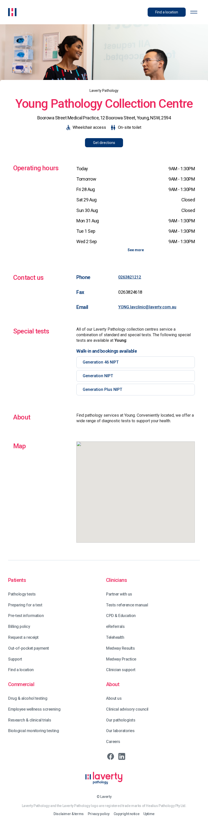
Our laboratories (120, 730)
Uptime (148, 814)
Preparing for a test (25, 605)
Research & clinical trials (29, 720)
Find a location (21, 669)
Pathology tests (22, 594)
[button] (194, 12)
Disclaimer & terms (68, 814)
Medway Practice (121, 659)
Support (15, 659)
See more (136, 250)
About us (114, 698)
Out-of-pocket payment (28, 648)
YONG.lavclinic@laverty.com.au (147, 307)
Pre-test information (26, 615)
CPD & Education (121, 615)
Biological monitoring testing (33, 730)
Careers (113, 741)
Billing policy (19, 626)
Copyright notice (126, 814)
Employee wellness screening (34, 709)
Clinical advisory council (127, 709)
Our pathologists (120, 720)
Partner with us (119, 594)
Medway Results (120, 648)
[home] (12, 12)
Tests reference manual (127, 605)
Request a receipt (23, 637)
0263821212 (129, 277)
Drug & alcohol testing (27, 698)
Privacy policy (99, 814)
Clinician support (120, 669)
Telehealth (115, 637)
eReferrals (115, 626)
